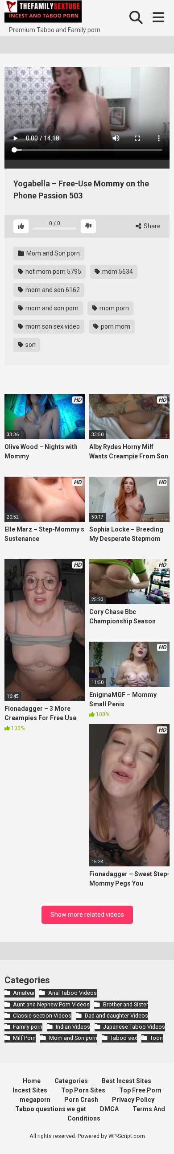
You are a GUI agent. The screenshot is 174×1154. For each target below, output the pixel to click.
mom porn (113, 308)
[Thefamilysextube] (43, 12)
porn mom (114, 326)
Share (151, 226)
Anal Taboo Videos (72, 992)
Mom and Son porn (52, 253)
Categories (71, 1080)
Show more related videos (87, 914)
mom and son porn (51, 308)
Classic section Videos (42, 1015)
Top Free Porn (140, 1090)
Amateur (24, 992)
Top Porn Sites (83, 1090)
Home (32, 1080)
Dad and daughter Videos (116, 1015)
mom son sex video (52, 326)
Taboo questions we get (50, 1109)
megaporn (35, 1099)
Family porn (27, 1026)
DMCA (109, 1109)
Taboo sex (123, 1037)
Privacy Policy (133, 1099)
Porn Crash (81, 1099)
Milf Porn (24, 1037)
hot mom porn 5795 (52, 271)
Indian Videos (73, 1026)
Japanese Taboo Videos (134, 1026)
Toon (156, 1037)
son (30, 344)
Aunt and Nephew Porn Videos (51, 1004)
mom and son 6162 (52, 289)
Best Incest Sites (126, 1080)
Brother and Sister (125, 1004)
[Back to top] (157, 1136)
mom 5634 (117, 271)
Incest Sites (29, 1090)
